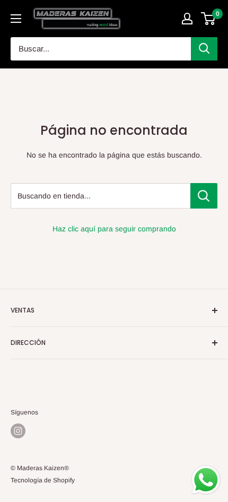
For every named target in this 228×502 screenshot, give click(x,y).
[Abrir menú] (16, 18)
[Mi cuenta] (187, 18)
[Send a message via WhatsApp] (206, 480)
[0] (208, 18)
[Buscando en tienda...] (203, 196)
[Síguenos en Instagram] (18, 430)
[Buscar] (204, 48)
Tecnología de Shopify (43, 480)
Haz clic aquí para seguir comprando (114, 228)
